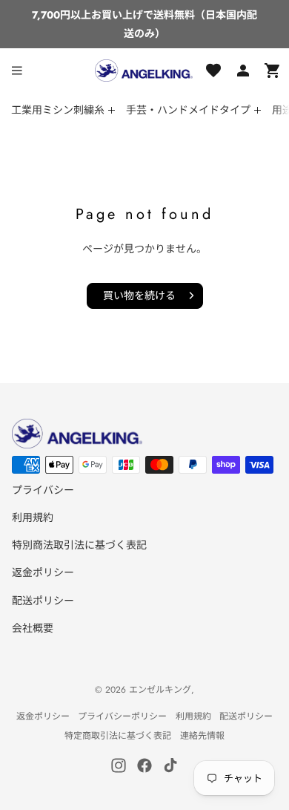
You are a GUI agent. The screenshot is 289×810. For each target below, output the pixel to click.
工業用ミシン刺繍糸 (57, 109)
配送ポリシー (43, 600)
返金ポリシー (43, 572)
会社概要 (32, 628)
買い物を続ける (139, 295)
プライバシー (43, 490)
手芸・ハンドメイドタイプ (188, 109)
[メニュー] (17, 70)
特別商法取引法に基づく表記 (79, 545)
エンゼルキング (160, 689)
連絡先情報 (202, 735)
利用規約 (32, 517)
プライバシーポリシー (122, 716)
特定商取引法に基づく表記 (117, 735)
